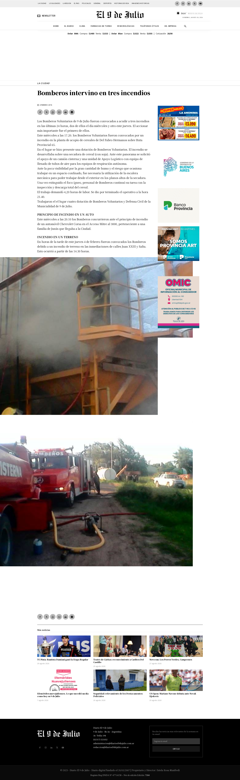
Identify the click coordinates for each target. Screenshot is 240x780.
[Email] (59, 112)
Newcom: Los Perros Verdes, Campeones (170, 659)
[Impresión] (65, 112)
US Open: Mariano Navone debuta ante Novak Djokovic (172, 695)
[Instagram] (183, 3)
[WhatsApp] (53, 112)
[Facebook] (177, 3)
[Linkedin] (189, 3)
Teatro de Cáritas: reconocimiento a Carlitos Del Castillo (118, 661)
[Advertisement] (120, 61)
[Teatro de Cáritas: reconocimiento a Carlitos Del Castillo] (120, 646)
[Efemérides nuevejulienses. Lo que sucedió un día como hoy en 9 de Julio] (64, 680)
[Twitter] (194, 3)
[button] (185, 26)
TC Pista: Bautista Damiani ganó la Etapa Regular (62, 659)
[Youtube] (200, 3)
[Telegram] (72, 112)
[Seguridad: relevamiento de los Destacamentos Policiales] (120, 680)
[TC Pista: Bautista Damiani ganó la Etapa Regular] (64, 646)
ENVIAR (176, 749)
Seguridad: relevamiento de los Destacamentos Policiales (118, 695)
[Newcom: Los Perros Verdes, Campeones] (176, 646)
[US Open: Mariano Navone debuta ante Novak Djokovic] (176, 680)
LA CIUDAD (43, 83)
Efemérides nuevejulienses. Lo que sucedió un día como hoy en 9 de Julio (63, 695)
